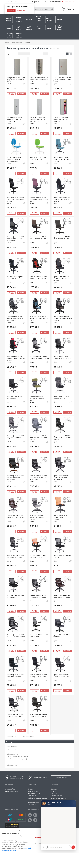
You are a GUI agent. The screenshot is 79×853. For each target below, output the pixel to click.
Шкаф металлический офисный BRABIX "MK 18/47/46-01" (37, 119)
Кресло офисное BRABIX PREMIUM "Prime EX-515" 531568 (62, 159)
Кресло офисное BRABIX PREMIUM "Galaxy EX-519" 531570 (39, 199)
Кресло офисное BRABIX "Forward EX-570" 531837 (62, 357)
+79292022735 (56, 2)
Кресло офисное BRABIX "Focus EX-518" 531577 (38, 238)
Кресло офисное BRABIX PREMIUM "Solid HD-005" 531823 (38, 438)
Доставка (54, 789)
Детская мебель (49, 19)
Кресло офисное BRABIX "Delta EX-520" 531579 (61, 238)
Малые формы (49, 27)
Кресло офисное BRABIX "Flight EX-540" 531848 (15, 437)
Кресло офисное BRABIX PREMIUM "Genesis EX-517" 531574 (15, 239)
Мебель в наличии (19, 35)
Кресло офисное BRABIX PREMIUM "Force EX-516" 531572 (62, 199)
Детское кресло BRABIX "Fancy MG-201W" (38, 158)
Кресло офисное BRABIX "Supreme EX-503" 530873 (16, 636)
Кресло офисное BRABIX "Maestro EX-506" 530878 (16, 516)
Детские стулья (13, 749)
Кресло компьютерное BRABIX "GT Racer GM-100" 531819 (62, 318)
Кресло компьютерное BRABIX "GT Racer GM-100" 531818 (39, 318)
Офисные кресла (18, 27)
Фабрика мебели (33, 802)
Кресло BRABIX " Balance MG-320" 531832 (38, 556)
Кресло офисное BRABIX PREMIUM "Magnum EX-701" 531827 (15, 478)
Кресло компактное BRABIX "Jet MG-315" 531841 (37, 398)
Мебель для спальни (19, 19)
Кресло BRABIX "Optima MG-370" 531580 (15, 278)
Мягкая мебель (8, 19)
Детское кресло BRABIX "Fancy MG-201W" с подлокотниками (15, 159)
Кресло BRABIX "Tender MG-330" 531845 (61, 397)
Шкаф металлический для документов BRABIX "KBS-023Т (39, 80)
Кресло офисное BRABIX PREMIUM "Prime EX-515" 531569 (15, 199)
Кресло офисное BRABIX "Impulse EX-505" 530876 (38, 596)
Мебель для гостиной (39, 19)
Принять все (40, 837)
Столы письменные (29, 27)
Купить (22, 94)
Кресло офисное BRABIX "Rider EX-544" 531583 (38, 278)
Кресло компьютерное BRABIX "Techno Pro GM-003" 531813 (62, 279)
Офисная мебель (8, 27)
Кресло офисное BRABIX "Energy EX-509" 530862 (38, 675)
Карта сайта (32, 804)
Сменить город (21, 10)
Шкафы (59, 19)
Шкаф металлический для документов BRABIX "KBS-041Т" (62, 80)
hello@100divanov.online (39, 2)
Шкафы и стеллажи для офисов (20, 759)
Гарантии (54, 793)
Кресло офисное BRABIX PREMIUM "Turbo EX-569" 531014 (62, 438)
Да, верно (11, 10)
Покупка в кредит (57, 796)
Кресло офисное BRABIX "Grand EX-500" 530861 (61, 675)
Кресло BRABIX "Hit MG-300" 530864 (61, 636)
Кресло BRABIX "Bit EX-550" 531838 (15, 397)
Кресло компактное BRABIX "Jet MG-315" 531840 (37, 517)
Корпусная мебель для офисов (18, 756)
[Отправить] (73, 847)
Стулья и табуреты (8, 35)
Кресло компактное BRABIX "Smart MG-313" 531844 (61, 517)
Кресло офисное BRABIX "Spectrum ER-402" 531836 (39, 357)
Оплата (53, 791)
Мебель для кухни (59, 27)
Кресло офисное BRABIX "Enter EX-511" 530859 (38, 715)
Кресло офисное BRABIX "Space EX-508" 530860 (15, 715)
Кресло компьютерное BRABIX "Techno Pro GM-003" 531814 (15, 318)
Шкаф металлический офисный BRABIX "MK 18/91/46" (60, 119)
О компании (32, 796)
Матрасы (29, 19)
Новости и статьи (34, 793)
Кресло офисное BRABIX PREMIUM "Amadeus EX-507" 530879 (61, 478)
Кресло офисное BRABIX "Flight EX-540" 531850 (15, 556)
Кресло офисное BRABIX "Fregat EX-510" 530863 (15, 675)
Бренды (30, 789)
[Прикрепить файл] (43, 847)
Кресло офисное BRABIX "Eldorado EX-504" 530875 (62, 596)
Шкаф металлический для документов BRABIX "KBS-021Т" (16, 80)
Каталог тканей (33, 791)
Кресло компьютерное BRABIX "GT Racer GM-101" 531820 (16, 358)
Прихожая (39, 27)
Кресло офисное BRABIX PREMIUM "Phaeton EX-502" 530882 (38, 478)
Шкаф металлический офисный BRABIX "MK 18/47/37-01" (14, 119)
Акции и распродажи (11, 791)
